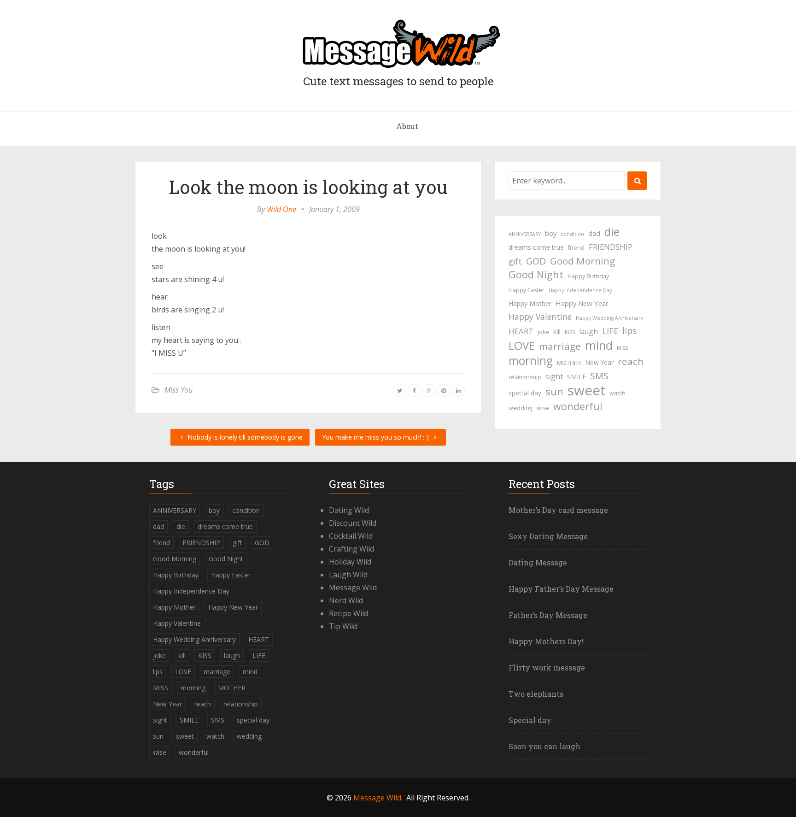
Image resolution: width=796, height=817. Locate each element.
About (407, 126)
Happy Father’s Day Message (561, 589)
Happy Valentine (540, 316)
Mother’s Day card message (558, 510)
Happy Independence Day (580, 290)
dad (594, 233)
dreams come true (536, 247)
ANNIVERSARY (525, 234)
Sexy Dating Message (548, 536)
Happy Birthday (588, 276)
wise (543, 408)
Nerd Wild (346, 600)
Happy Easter (526, 290)
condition (572, 234)
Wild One (281, 209)
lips (629, 330)
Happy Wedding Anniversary (609, 318)
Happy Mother (530, 303)
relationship (525, 377)
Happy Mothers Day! (546, 641)
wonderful (578, 406)
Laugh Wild (348, 575)
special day (525, 392)
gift (515, 261)
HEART (521, 331)
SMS (599, 376)
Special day (530, 720)
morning (531, 360)
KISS (570, 332)
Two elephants (536, 694)
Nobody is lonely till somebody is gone (244, 437)
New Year (599, 362)
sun (554, 391)
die (612, 231)
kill (557, 331)
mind (599, 345)
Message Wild (353, 587)
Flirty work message (547, 667)
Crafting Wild (351, 549)
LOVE (522, 345)
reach (631, 361)
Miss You (178, 390)
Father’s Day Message (548, 615)
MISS (622, 348)
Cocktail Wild (351, 536)
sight (554, 376)
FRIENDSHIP (610, 246)
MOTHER (569, 363)
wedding (521, 408)
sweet (586, 390)
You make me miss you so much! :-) (376, 437)
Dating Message (538, 562)
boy (550, 233)
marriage (560, 346)
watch (617, 393)
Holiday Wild (350, 562)
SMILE (576, 376)
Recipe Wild (348, 613)
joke (543, 332)
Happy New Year (582, 303)
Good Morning (582, 260)
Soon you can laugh (544, 746)
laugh (588, 331)
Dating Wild (349, 510)
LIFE (610, 330)
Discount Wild (352, 523)
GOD (536, 261)
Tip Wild (343, 626)
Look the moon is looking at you (308, 187)
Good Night (536, 274)
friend (576, 248)
